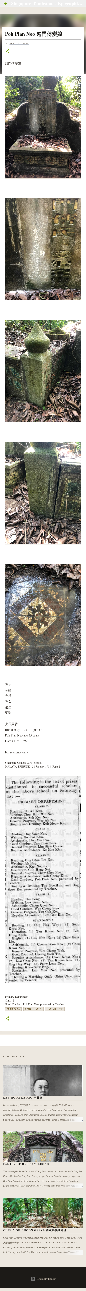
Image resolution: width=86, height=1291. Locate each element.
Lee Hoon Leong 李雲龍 (23, 1097)
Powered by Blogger (45, 1279)
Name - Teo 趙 (33, 1009)
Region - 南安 (55, 1009)
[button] (7, 51)
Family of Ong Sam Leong (26, 1164)
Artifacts (13, 1009)
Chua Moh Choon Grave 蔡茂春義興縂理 (35, 1230)
